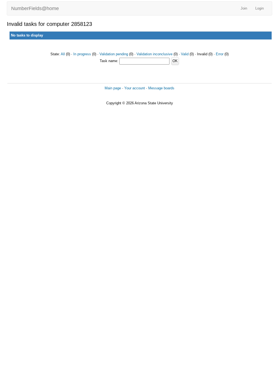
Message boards (161, 88)
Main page (113, 88)
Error (219, 54)
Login (259, 8)
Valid (185, 54)
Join (244, 8)
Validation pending (113, 54)
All (63, 54)
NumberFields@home (35, 8)
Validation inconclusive (154, 54)
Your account (134, 88)
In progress (82, 54)
